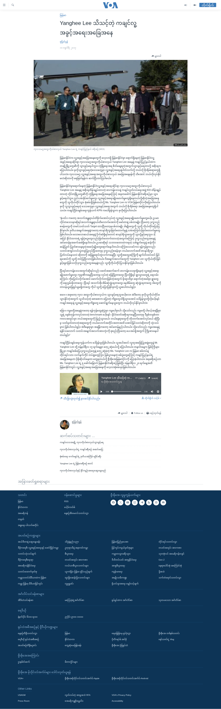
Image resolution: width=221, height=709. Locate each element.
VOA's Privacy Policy (121, 695)
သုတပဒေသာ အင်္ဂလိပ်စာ (170, 600)
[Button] (156, 56)
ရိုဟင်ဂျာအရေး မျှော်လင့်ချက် (125, 583)
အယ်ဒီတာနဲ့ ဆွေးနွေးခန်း (29, 542)
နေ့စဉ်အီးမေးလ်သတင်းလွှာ (76, 513)
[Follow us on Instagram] (135, 502)
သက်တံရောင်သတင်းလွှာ (170, 577)
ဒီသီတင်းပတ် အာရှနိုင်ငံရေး (124, 560)
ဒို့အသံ (162, 572)
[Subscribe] (163, 502)
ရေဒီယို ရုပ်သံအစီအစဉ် (28, 639)
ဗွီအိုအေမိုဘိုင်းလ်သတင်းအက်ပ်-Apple (82, 678)
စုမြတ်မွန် (64, 42)
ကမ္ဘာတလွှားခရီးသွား (121, 554)
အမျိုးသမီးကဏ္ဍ (119, 577)
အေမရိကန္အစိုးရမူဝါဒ (74, 701)
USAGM (22, 695)
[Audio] (185, 5)
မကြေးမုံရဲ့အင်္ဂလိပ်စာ (74, 600)
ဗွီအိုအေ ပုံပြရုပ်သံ (120, 645)
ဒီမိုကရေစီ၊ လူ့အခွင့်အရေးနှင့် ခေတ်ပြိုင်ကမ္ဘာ (38, 548)
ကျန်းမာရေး (117, 572)
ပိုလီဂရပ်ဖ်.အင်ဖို (119, 639)
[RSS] (149, 502)
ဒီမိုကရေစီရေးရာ (25, 560)
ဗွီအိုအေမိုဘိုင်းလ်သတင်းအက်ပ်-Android (130, 678)
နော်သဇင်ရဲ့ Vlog (166, 639)
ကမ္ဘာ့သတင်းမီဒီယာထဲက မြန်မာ (32, 577)
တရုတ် (21, 519)
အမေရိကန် (23, 513)
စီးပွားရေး (69, 554)
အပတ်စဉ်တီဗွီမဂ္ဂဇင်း (27, 645)
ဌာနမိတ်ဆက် (24, 662)
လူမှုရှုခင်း (69, 583)
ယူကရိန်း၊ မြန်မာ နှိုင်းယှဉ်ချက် (78, 572)
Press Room (24, 701)
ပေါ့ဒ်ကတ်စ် (69, 507)
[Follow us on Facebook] (113, 502)
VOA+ (20, 678)
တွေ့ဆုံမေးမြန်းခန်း (73, 645)
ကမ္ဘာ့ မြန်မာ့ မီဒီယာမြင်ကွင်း (30, 583)
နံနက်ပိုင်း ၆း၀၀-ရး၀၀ (27, 617)
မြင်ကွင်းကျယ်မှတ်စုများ (123, 548)
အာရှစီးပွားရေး (118, 566)
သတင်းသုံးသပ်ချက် (27, 554)
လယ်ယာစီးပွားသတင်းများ (77, 566)
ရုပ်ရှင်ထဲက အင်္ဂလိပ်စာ (122, 600)
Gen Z (162, 560)
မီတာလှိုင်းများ (71, 662)
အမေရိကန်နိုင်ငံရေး (27, 566)
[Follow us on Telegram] (142, 502)
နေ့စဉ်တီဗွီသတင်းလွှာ (27, 633)
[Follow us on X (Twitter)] (120, 502)
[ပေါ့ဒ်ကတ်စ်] (156, 502)
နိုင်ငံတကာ (23, 507)
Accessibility (117, 701)
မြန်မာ (63, 15)
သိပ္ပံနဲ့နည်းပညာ (72, 542)
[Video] (194, 5)
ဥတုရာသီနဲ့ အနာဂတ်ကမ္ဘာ (76, 548)
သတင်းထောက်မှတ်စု (27, 572)
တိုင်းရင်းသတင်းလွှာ (168, 542)
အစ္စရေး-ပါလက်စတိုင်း (28, 525)
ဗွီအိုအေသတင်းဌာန (113, 381)
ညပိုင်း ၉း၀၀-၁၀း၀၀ (74, 617)
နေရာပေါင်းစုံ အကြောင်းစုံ (170, 566)
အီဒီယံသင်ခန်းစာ (25, 600)
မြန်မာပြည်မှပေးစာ (120, 542)
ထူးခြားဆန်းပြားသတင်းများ (77, 577)
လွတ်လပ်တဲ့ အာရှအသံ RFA (77, 695)
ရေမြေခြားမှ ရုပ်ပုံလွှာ (121, 633)
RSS (66, 501)
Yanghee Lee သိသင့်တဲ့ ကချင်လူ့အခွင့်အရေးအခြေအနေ (130, 378)
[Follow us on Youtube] (127, 502)
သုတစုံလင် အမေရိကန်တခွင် (171, 554)
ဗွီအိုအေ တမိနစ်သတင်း (169, 633)
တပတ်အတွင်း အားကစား (76, 560)
